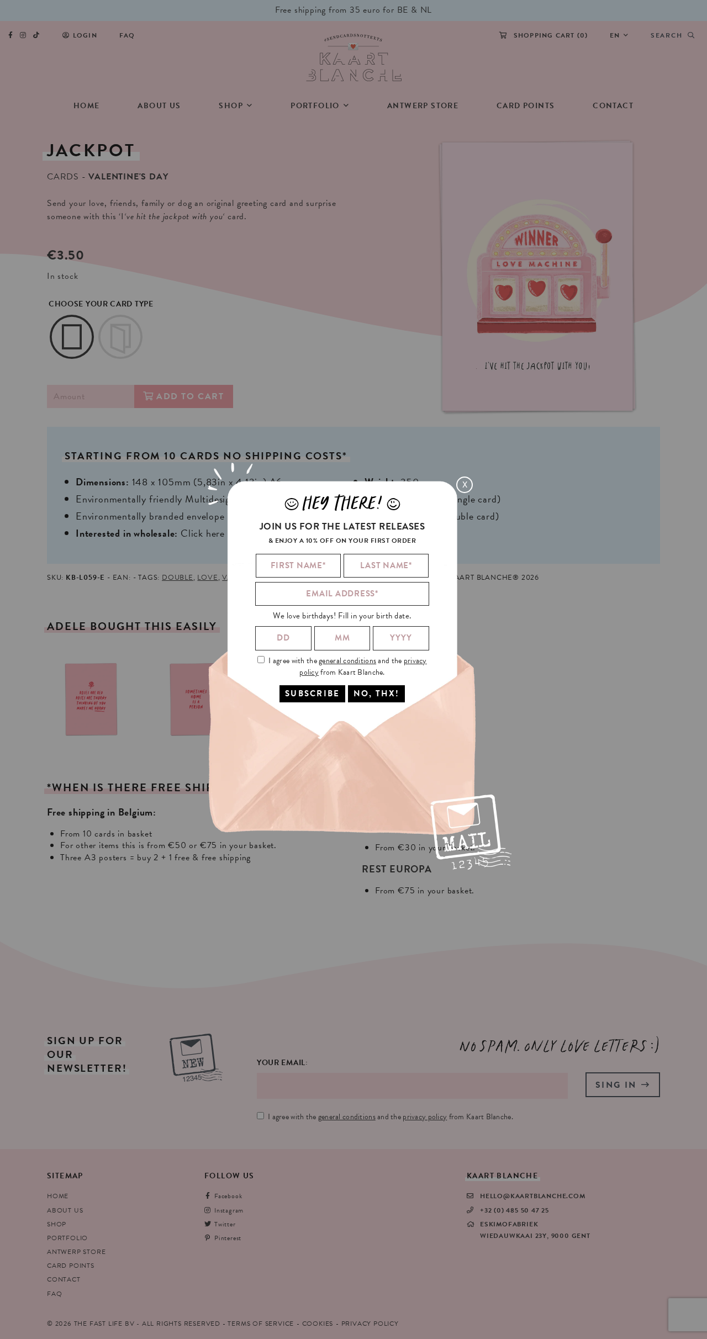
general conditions (347, 660)
